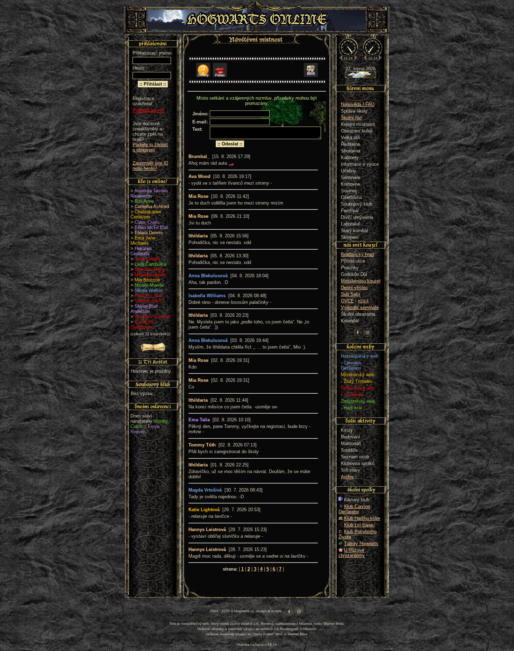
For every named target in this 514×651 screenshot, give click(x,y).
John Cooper (147, 259)
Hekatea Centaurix (140, 251)
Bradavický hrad (357, 254)
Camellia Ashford (152, 206)
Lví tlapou (354, 394)
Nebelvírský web (357, 388)
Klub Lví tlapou (359, 525)
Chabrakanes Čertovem (145, 214)
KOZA (363, 301)
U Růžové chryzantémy (351, 553)
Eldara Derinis (149, 232)
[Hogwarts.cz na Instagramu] (367, 332)
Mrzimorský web (357, 374)
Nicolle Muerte (149, 285)
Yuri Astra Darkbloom (142, 324)
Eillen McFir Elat (151, 227)
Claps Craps (147, 222)
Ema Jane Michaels (142, 240)
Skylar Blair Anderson (144, 308)
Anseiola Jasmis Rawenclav (149, 193)
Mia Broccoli (147, 279)
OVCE (347, 300)
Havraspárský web (359, 356)
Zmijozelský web (358, 401)
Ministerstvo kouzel (360, 281)
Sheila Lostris (148, 300)
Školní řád (351, 117)
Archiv (347, 476)
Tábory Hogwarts (361, 543)
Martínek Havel (150, 269)
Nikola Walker (149, 290)
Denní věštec (354, 287)
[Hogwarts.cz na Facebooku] (358, 332)
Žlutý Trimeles (358, 381)
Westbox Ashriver (152, 316)
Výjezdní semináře (360, 307)
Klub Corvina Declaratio (354, 509)
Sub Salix (350, 294)
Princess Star (148, 295)
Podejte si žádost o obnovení (150, 147)
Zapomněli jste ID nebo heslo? (150, 165)
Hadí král (353, 407)
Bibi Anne (144, 201)
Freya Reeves (144, 429)
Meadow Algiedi (150, 274)
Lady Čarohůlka (150, 264)
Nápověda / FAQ (357, 104)
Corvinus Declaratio (351, 365)
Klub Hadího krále (362, 518)
